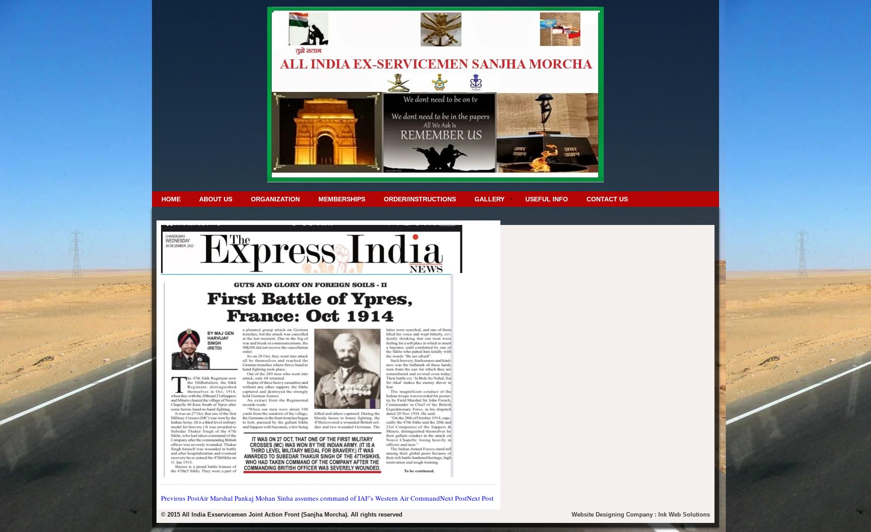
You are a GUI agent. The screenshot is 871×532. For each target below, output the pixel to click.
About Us (215, 199)
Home (171, 199)
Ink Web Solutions (684, 514)
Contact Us (607, 199)
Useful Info (546, 199)
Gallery (489, 199)
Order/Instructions (420, 199)
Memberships (341, 199)
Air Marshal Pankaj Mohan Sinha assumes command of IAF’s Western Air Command (300, 498)
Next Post (467, 498)
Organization (275, 199)
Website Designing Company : (615, 514)
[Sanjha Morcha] (435, 179)
